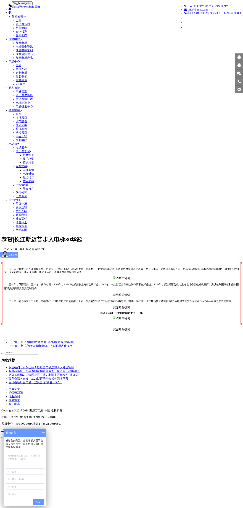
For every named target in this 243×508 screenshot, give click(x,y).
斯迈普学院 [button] (23, 151)
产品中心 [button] (15, 61)
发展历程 (21, 207)
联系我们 (21, 214)
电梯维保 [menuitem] (28, 173)
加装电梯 (21, 76)
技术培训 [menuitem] (28, 158)
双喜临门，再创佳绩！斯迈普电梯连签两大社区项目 (41, 367)
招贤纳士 (21, 222)
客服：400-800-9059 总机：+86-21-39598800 (214, 12)
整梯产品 (21, 69)
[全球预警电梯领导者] (121, 7)
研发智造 (21, 91)
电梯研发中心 (24, 106)
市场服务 (21, 147)
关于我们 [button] (15, 199)
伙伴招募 (21, 192)
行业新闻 (21, 27)
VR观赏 (20, 83)
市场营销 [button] (21, 184)
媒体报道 (21, 31)
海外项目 (21, 117)
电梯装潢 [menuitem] (28, 170)
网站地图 (21, 229)
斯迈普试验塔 (24, 95)
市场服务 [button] (15, 143)
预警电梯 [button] (15, 39)
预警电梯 (21, 42)
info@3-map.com (197, 9)
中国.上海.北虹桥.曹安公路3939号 (207, 5)
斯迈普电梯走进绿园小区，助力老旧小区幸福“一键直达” (44, 374)
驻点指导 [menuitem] (28, 177)
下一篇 (40, 345)
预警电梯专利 (24, 50)
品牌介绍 (21, 203)
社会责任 (21, 218)
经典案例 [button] (15, 110)
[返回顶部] (239, 89)
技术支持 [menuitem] (28, 181)
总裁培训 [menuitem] (28, 155)
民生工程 (21, 136)
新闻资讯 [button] (18, 16)
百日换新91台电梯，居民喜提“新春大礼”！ (35, 382)
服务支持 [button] (21, 166)
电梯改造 (21, 80)
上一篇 (42, 342)
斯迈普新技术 (24, 98)
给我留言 (21, 226)
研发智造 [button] (15, 87)
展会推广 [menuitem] (28, 188)
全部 (18, 20)
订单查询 (21, 196)
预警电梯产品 (24, 57)
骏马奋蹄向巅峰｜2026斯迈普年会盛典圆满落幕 (38, 378)
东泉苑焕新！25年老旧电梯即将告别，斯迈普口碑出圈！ (44, 371)
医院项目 (21, 128)
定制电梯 (21, 72)
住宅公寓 (21, 125)
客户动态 (21, 35)
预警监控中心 (24, 54)
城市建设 (21, 121)
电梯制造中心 (24, 102)
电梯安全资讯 (24, 46)
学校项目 (21, 132)
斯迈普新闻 (23, 24)
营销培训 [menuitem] (28, 162)
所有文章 (14, 388)
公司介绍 (21, 211)
